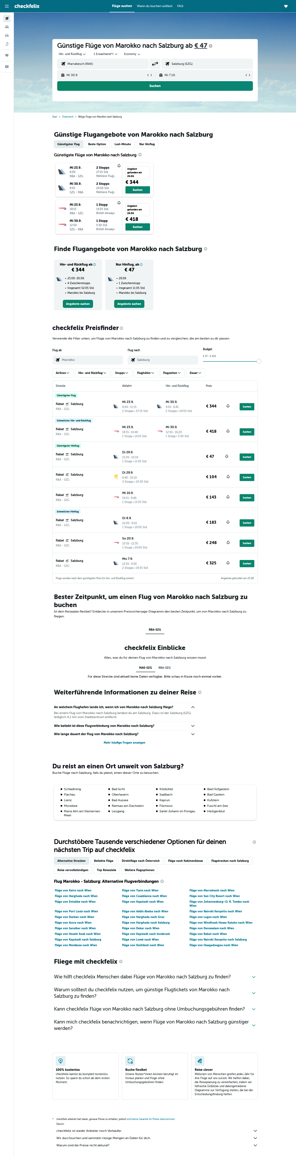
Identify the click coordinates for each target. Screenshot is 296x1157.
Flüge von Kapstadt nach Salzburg (78, 939)
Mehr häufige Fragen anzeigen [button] (124, 742)
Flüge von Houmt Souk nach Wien (78, 934)
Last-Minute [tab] (123, 144)
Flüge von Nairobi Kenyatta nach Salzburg (218, 939)
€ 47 (200, 45)
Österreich (67, 116)
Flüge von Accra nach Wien (73, 922)
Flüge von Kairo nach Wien (73, 890)
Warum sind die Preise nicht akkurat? (82, 1145)
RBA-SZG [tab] (155, 629)
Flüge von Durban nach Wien (74, 917)
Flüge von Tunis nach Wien (140, 890)
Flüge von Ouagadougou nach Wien (213, 945)
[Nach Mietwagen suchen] (7, 35)
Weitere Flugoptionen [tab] (139, 870)
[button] (6, 6)
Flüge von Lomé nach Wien (140, 939)
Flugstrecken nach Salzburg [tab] (230, 860)
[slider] (259, 361)
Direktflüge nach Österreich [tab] (141, 860)
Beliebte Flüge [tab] (103, 860)
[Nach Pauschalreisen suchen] (7, 44)
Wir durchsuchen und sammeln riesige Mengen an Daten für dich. (103, 1138)
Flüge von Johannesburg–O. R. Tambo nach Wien (219, 903)
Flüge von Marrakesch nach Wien (212, 890)
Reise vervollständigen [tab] (72, 870)
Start (54, 116)
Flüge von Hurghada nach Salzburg (146, 922)
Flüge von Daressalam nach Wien (211, 928)
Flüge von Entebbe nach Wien (75, 901)
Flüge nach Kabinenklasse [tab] (185, 860)
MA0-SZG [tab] (145, 667)
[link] (78, 304)
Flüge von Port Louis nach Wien (76, 911)
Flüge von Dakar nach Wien (140, 928)
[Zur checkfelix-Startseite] (26, 6)
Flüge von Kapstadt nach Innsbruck (146, 934)
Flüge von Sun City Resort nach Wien (214, 896)
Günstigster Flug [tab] (68, 144)
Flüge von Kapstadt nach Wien (143, 901)
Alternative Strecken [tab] (71, 860)
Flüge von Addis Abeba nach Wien (145, 911)
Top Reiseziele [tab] (106, 870)
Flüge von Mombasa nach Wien (76, 945)
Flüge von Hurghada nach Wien (76, 896)
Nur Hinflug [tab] (147, 144)
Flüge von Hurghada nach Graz (143, 917)
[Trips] (7, 55)
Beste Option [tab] (97, 144)
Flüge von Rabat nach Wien (208, 934)
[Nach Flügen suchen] (7, 18)
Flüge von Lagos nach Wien (208, 917)
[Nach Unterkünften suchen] (7, 27)
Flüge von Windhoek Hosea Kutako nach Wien (221, 922)
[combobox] (72, 54)
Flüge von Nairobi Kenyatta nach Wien (215, 911)
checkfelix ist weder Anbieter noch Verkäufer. (89, 1131)
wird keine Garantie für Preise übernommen (151, 1119)
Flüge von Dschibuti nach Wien (143, 945)
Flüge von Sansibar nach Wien (75, 928)
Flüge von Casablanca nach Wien (144, 896)
